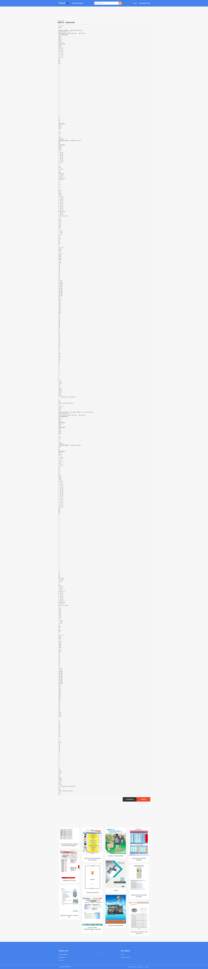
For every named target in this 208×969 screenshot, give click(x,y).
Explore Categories (63, 954)
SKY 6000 (115, 890)
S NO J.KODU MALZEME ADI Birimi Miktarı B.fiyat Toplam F (69, 844)
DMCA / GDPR (140, 966)
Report (144, 799)
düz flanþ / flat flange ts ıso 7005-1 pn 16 (138, 932)
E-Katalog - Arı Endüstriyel (116, 925)
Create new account (125, 957)
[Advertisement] (104, 13)
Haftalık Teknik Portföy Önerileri (139, 859)
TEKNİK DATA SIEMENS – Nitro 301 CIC (69, 916)
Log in (122, 954)
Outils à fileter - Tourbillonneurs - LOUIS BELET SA (92, 929)
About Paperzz (62, 957)
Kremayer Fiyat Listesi (69, 880)
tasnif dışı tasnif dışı (92, 892)
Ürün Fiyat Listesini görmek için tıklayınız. (92, 859)
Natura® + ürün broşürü (115, 856)
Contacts (61, 960)
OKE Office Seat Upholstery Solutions (139, 895)
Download (130, 799)
